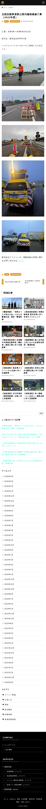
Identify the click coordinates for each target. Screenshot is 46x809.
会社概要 (9, 749)
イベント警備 (10, 695)
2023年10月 (9, 589)
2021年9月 (8, 658)
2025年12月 (9, 496)
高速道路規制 (15, 21)
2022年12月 (9, 614)
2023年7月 (8, 599)
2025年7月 (8, 520)
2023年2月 (8, 609)
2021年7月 (8, 668)
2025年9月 (8, 511)
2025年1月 (8, 540)
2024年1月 (8, 574)
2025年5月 (8, 525)
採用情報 (39, 799)
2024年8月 (8, 550)
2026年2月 (8, 486)
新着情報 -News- (11, 789)
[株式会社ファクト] (2, 2)
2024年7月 (8, 555)
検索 (41, 413)
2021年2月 (8, 672)
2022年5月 (8, 628)
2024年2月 (8, 570)
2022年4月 (8, 633)
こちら (20, 261)
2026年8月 (8, 476)
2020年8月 (8, 682)
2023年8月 (8, 594)
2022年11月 (9, 618)
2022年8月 (8, 623)
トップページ (9, 745)
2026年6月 (8, 481)
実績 (6, 21)
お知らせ (8, 700)
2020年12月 (9, 677)
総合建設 (8, 709)
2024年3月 (8, 565)
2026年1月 (8, 491)
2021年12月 (9, 648)
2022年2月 (8, 643)
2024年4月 (8, 560)
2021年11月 (9, 653)
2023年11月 (9, 584)
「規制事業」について (14, 771)
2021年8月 (8, 663)
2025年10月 (9, 506)
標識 (17, 802)
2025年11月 (9, 501)
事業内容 (8, 767)
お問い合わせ (25, 802)
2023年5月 (8, 604)
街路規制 (8, 714)
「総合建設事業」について (15, 776)
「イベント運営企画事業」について (18, 780)
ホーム (6, 799)
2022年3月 (8, 638)
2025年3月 (8, 530)
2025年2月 (8, 535)
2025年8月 (8, 516)
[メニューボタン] (43, 2)
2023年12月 (9, 579)
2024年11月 (9, 545)
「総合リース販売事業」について (18, 785)
